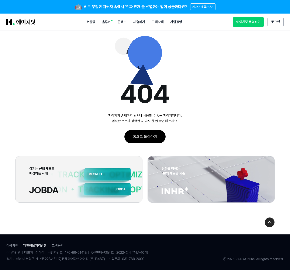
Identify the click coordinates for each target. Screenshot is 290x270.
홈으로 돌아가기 (145, 136)
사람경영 (176, 22)
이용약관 (12, 246)
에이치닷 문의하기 (248, 22)
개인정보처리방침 (35, 246)
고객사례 (157, 22)
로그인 (275, 22)
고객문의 (57, 246)
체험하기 (139, 22)
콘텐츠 (122, 22)
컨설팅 (90, 22)
